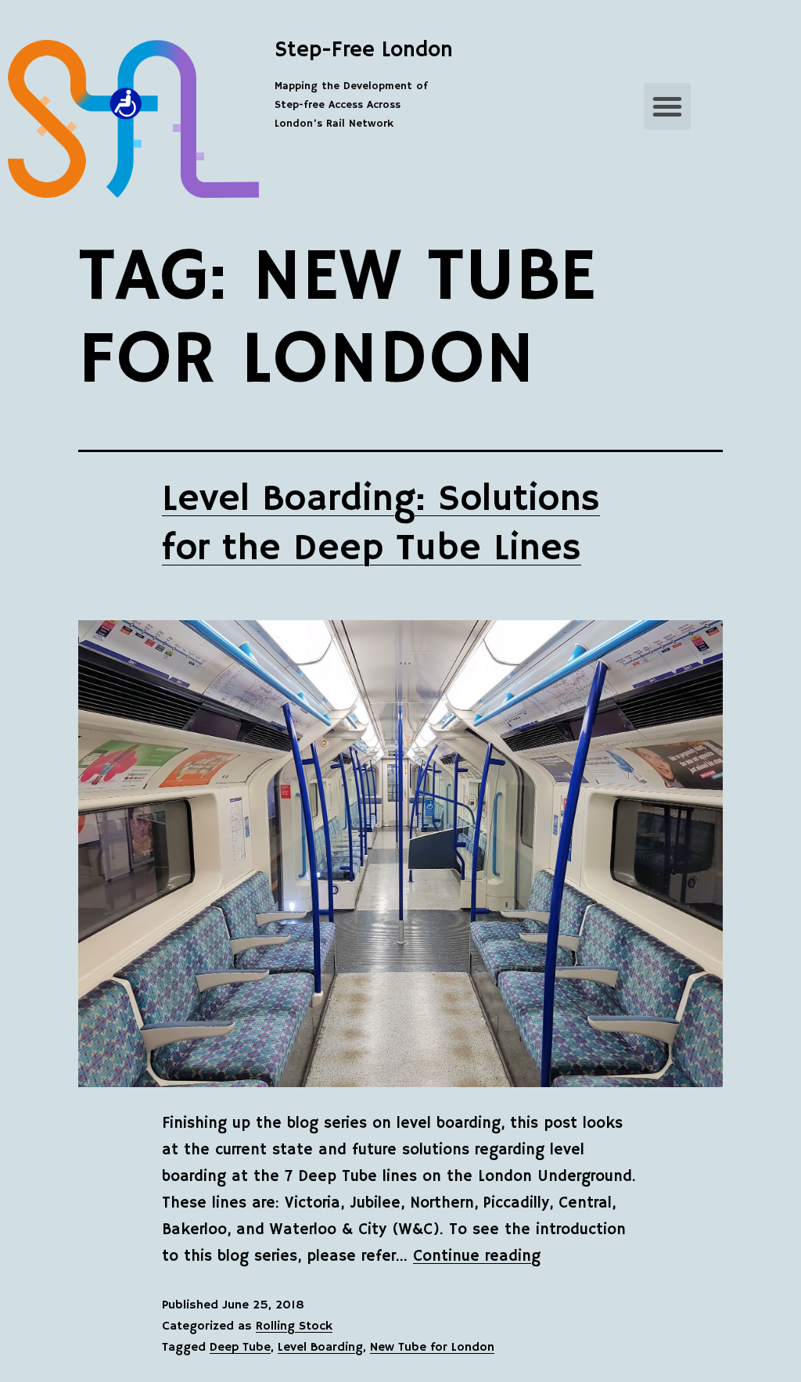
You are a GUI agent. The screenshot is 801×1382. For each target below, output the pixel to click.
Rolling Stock (294, 1326)
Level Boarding (320, 1347)
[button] (667, 106)
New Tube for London (432, 1347)
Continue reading (477, 1256)
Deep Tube (240, 1347)
